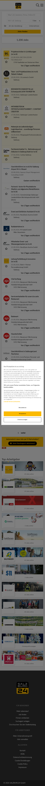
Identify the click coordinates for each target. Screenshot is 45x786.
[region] (22, 393)
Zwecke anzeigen (22, 419)
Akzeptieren (22, 413)
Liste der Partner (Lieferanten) (12, 401)
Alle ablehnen (22, 407)
